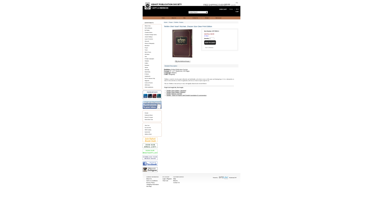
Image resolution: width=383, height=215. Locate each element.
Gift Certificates (148, 28)
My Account (218, 18)
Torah (146, 50)
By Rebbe (147, 30)
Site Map (149, 186)
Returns (175, 180)
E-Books (147, 74)
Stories (146, 67)
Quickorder (147, 132)
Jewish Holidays (149, 36)
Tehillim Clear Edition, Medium (175, 92)
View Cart (147, 125)
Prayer (146, 47)
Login (237, 11)
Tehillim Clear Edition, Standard (176, 90)
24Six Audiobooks (149, 87)
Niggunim (147, 80)
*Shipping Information (152, 184)
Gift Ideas (147, 54)
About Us (174, 18)
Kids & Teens (148, 52)
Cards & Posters (149, 82)
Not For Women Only (150, 78)
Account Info (148, 127)
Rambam (147, 65)
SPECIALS (147, 85)
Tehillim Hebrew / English (174, 94)
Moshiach (147, 45)
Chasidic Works (148, 32)
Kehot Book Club (149, 119)
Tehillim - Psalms (178, 22)
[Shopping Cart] (223, 9)
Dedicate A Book (149, 115)
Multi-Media (147, 71)
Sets (146, 56)
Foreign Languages (149, 58)
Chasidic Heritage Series (151, 34)
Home (163, 18)
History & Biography (149, 43)
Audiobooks (147, 76)
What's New (148, 25)
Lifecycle (147, 41)
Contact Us (195, 18)
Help (184, 18)
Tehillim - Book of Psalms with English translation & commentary (186, 95)
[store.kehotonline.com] (163, 9)
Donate (207, 18)
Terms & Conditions (152, 180)
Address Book (148, 134)
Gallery (146, 63)
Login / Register (167, 179)
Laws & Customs (149, 39)
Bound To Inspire (149, 117)
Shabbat (147, 61)
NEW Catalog (148, 129)
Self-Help (147, 69)
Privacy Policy (150, 182)
